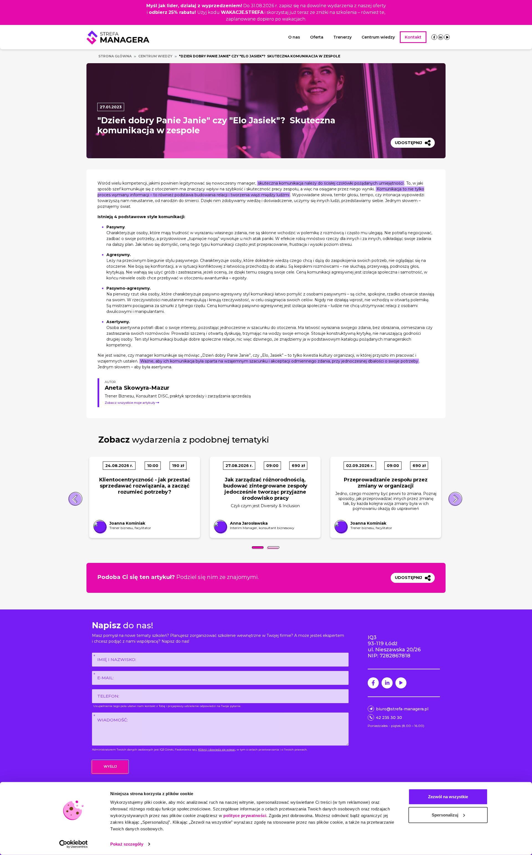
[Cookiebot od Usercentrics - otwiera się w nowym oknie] (73, 844)
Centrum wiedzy (378, 37)
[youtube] (447, 37)
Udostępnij (408, 142)
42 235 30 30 (389, 717)
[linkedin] (440, 37)
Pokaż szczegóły (126, 844)
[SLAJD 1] (257, 547)
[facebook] (434, 37)
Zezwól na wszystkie (448, 796)
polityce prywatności (244, 815)
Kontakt (413, 37)
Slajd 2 (273, 547)
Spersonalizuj (445, 814)
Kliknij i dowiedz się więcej (216, 749)
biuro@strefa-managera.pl (402, 708)
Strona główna (115, 56)
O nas (294, 37)
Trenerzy (342, 37)
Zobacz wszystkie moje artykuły (130, 403)
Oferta (316, 37)
